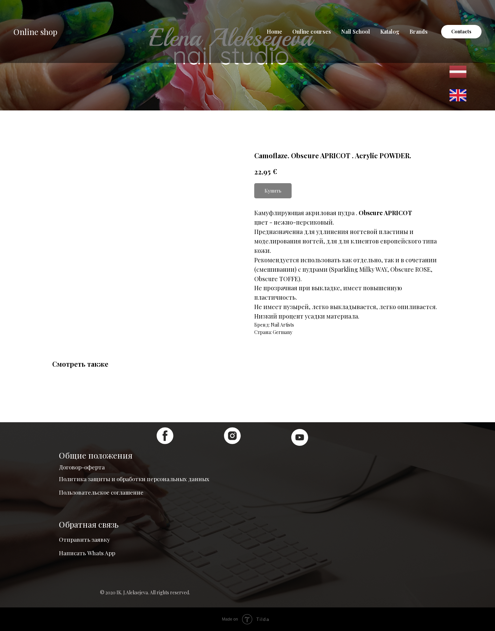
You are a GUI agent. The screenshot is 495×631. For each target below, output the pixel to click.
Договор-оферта (82, 467)
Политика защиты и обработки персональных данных (134, 479)
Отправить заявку (84, 539)
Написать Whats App (87, 553)
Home (274, 31)
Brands (418, 31)
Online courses (311, 31)
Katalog (389, 31)
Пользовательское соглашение (101, 492)
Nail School (355, 31)
